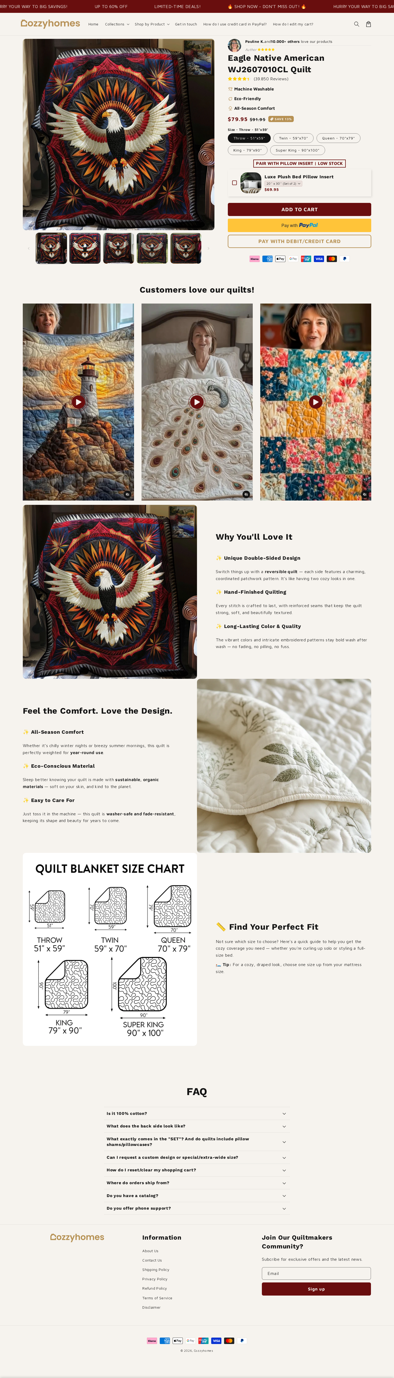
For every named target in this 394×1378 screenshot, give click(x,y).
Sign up (316, 1288)
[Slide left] (29, 248)
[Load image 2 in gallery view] (84, 248)
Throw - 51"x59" (249, 138)
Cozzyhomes (203, 1350)
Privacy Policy (155, 1279)
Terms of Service (157, 1298)
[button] (117, 24)
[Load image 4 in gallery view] (152, 248)
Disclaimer (151, 1307)
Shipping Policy (155, 1269)
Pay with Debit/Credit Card (299, 241)
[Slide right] (208, 248)
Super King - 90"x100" (297, 150)
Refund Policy (154, 1288)
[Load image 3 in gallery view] (118, 248)
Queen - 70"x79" (338, 138)
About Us (150, 1250)
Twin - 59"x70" (293, 138)
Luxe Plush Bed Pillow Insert (299, 176)
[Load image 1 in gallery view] (51, 248)
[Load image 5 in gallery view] (185, 248)
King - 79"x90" (247, 150)
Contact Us (152, 1260)
